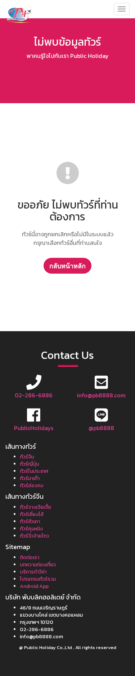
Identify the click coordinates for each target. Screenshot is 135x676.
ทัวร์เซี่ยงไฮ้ (32, 514)
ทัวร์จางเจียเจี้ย (35, 507)
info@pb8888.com (101, 395)
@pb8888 (101, 428)
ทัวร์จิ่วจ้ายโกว (34, 536)
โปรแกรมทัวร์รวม (38, 579)
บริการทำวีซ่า (33, 572)
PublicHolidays (33, 428)
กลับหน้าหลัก (67, 265)
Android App (34, 586)
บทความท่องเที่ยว (38, 564)
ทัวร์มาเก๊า (30, 478)
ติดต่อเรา (29, 557)
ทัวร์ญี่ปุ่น (29, 464)
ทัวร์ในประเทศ (34, 471)
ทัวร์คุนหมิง (31, 529)
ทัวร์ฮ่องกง (31, 485)
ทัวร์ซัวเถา (30, 521)
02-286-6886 (34, 395)
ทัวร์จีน (27, 457)
